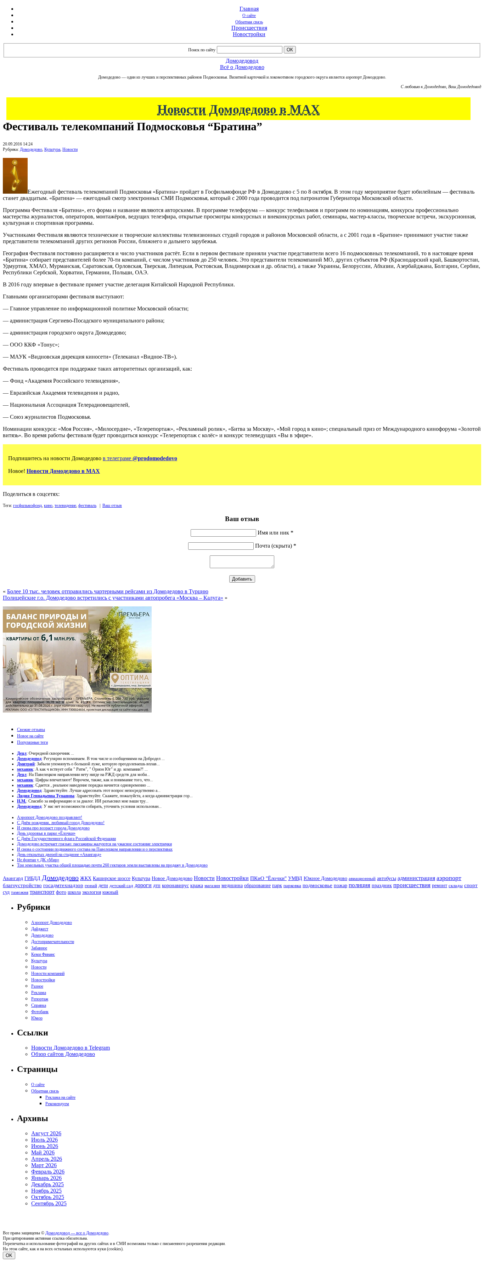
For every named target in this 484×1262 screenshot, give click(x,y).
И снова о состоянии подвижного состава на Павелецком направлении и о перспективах (95, 849)
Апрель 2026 (46, 1159)
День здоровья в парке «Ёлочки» (46, 833)
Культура (52, 149)
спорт (471, 885)
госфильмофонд (27, 505)
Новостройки (249, 34)
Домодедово (31, 149)
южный (110, 892)
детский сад (121, 885)
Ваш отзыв (112, 505)
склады (456, 885)
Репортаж (39, 999)
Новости (70, 149)
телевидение (65, 505)
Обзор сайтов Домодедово (63, 1054)
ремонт (439, 885)
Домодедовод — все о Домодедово (76, 1232)
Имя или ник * (275, 533)
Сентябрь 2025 (49, 1203)
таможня (19, 892)
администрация (416, 878)
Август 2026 (46, 1133)
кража (196, 885)
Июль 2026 (44, 1140)
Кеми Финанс (43, 954)
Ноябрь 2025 (46, 1191)
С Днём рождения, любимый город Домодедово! (61, 822)
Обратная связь (249, 21)
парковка (292, 885)
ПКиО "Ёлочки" (268, 878)
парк (277, 885)
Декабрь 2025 (47, 1184)
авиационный (362, 878)
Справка (38, 1005)
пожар (340, 885)
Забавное (39, 948)
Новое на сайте (30, 735)
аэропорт (449, 877)
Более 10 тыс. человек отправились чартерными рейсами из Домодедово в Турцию (107, 591)
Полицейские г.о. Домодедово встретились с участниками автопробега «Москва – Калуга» (113, 598)
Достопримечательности (52, 941)
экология (91, 892)
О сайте (249, 15)
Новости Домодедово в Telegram (70, 1048)
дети (103, 885)
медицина (232, 885)
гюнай (91, 885)
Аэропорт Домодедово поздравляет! (49, 817)
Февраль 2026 (47, 1172)
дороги (143, 885)
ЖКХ (85, 878)
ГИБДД (32, 878)
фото (61, 892)
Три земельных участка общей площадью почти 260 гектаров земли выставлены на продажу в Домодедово (112, 865)
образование (257, 885)
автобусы (386, 878)
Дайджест (39, 928)
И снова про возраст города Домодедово (53, 828)
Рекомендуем (57, 1103)
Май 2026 (43, 1152)
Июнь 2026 (44, 1146)
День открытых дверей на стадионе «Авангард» (59, 854)
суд (6, 892)
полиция (359, 885)
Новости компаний (47, 973)
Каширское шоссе (111, 878)
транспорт (42, 892)
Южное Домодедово (325, 878)
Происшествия (249, 28)
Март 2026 (44, 1165)
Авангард (13, 878)
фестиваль (87, 505)
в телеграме (140, 458)
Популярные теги (32, 742)
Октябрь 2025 (47, 1197)
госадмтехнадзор (63, 885)
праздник (382, 885)
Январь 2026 (46, 1178)
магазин (212, 885)
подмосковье (317, 885)
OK (9, 1255)
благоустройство (22, 885)
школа (74, 892)
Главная (249, 9)
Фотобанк (40, 1011)
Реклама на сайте (60, 1097)
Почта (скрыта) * (275, 546)
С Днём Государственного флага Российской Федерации (66, 838)
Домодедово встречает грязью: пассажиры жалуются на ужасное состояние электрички (94, 843)
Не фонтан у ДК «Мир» (38, 859)
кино (48, 505)
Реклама (38, 992)
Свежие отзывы (31, 729)
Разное (37, 986)
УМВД (295, 878)
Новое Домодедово (172, 878)
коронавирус (175, 885)
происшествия (411, 885)
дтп (157, 885)
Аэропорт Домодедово (51, 922)
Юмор (37, 1018)
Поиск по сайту (201, 49)
